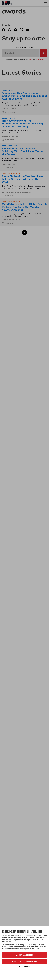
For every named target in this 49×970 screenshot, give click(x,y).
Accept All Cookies (24, 955)
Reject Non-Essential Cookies (24, 961)
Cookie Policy (24, 966)
